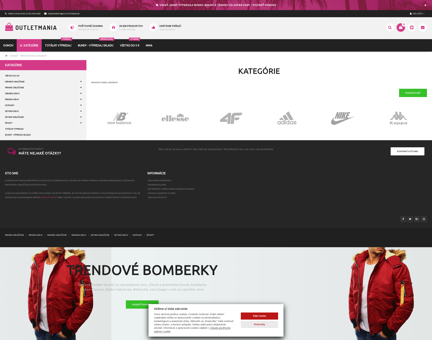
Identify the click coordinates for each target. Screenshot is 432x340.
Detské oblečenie (14, 117)
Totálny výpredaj (14, 129)
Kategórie (30, 45)
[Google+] (417, 219)
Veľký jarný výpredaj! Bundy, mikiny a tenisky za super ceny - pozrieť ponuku (217, 5)
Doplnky (9, 105)
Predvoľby (259, 324)
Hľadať (14, 56)
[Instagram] (424, 219)
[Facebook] (403, 219)
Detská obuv (12, 111)
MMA (149, 45)
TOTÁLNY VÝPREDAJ (58, 43)
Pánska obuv (12, 99)
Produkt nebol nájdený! (33, 56)
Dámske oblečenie (15, 81)
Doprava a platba (157, 184)
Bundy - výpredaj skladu (95, 43)
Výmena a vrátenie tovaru (162, 193)
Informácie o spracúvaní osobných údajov (171, 189)
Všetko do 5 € (129, 43)
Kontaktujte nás (407, 151)
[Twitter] (410, 219)
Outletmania (35, 27)
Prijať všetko (259, 316)
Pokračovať (413, 93)
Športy (8, 123)
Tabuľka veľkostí (157, 197)
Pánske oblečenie (14, 87)
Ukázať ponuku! (142, 304)
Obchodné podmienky (159, 180)
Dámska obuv (12, 93)
